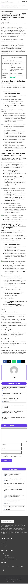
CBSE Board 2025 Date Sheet (10, 559)
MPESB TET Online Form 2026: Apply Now (12, 393)
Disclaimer (19, 579)
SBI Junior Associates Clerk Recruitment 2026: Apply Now (14, 507)
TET (3, 553)
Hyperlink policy (10, 581)
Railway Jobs (6, 555)
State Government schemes (7, 11)
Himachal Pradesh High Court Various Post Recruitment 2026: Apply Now (12, 412)
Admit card (5, 545)
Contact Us (13, 579)
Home (2, 5)
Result (4, 547)
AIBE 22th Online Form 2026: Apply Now (14, 479)
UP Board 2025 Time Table (9, 557)
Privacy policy (18, 581)
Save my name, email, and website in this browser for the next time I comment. (13, 455)
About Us (8, 579)
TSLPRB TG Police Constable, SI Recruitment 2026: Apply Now (13, 405)
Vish (8, 22)
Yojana (4, 543)
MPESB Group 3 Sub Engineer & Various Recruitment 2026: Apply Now (12, 399)
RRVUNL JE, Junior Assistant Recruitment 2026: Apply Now (13, 418)
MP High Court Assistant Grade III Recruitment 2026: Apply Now (13, 388)
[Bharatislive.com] (7, 2)
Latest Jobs (5, 541)
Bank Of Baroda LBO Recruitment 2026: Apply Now (14, 484)
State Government (11, 28)
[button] (18, 2)
